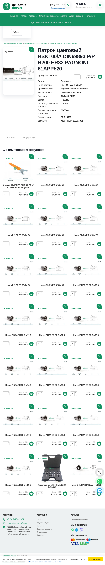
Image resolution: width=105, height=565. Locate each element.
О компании (42, 532)
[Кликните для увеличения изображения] (18, 71)
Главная (40, 520)
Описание (10, 137)
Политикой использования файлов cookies (45, 562)
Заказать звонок (58, 8)
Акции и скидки (43, 523)
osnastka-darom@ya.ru (17, 523)
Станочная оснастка (79, 520)
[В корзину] (100, 76)
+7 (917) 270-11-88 (15, 519)
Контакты (40, 535)
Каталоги (40, 526)
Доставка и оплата (44, 529)
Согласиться (96, 559)
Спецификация (29, 137)
